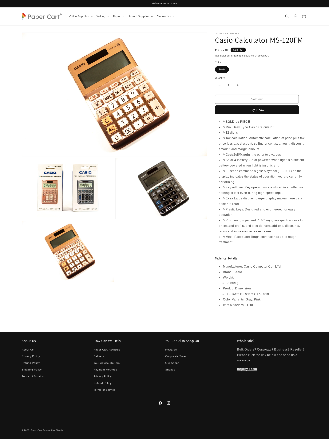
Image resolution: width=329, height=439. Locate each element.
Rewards (171, 349)
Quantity (220, 77)
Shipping (236, 55)
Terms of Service (33, 376)
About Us (28, 349)
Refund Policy (31, 362)
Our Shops (172, 362)
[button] (80, 16)
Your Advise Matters (106, 362)
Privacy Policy (31, 356)
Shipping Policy (32, 369)
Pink (224, 70)
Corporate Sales (176, 356)
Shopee (170, 369)
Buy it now (256, 110)
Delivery (98, 356)
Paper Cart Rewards (106, 349)
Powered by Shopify (53, 430)
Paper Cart (36, 430)
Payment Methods (105, 369)
